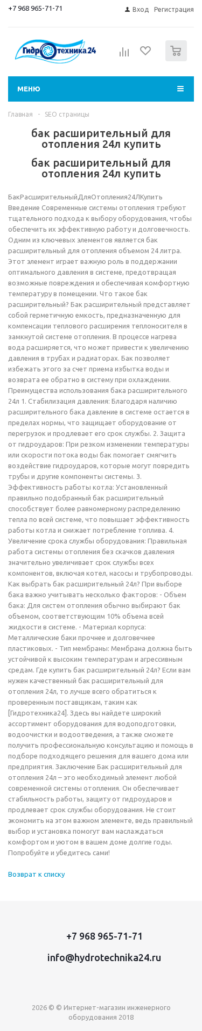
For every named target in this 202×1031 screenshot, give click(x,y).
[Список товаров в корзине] (177, 58)
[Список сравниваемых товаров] (124, 55)
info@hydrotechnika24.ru (104, 957)
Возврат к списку (36, 874)
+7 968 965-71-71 (35, 8)
